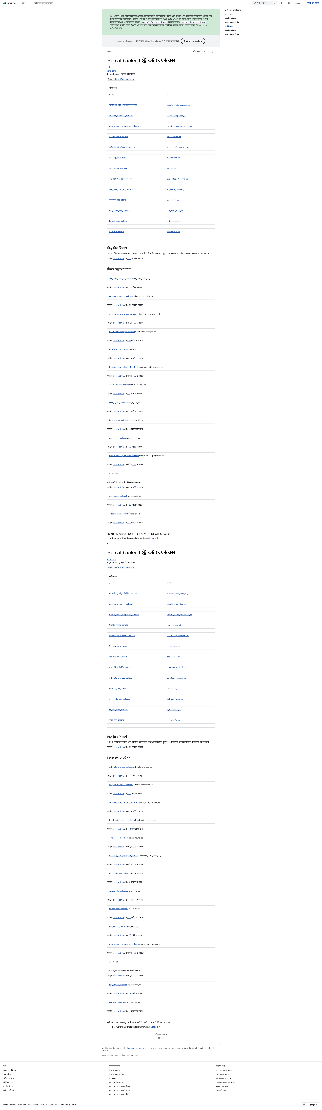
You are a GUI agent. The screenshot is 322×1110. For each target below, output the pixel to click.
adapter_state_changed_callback (123, 314)
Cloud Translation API (155, 41)
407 (134, 376)
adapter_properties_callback (121, 115)
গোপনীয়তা (54, 1105)
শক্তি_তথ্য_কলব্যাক (116, 232)
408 (129, 447)
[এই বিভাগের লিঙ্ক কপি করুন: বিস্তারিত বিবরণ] (129, 248)
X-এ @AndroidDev (116, 1074)
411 (128, 287)
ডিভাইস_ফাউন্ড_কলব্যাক (118, 137)
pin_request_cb (173, 158)
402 (134, 487)
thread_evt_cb (173, 200)
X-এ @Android (115, 1070)
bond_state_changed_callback (122, 332)
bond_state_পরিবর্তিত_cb (177, 179)
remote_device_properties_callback (124, 126)
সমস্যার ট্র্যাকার (221, 1090)
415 (129, 411)
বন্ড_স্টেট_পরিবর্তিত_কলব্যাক (120, 179)
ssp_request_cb (173, 168)
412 (129, 523)
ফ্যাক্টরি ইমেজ (8, 1086)
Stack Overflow (222, 1086)
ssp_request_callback (118, 168)
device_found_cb (174, 137)
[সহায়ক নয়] (213, 51)
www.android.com (223, 1078)
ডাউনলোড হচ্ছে (8, 1078)
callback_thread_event (118, 514)
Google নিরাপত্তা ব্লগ (116, 1082)
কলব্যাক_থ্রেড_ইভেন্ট (117, 200)
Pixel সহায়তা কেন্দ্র (222, 1074)
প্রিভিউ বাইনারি (8, 1082)
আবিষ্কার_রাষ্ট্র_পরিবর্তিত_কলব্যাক (122, 147)
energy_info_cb (173, 232)
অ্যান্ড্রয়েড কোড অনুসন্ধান (43, 3)
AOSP (109, 51)
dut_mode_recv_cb (175, 210)
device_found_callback (118, 349)
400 (129, 258)
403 (134, 323)
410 (129, 340)
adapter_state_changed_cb (178, 105)
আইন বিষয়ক (33, 1105)
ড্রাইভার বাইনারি (8, 1090)
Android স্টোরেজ (9, 1070)
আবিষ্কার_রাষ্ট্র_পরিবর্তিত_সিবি (178, 147)
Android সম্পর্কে (9, 1105)
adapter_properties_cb (176, 115)
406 (134, 358)
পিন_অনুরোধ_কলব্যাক (118, 158)
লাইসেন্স (44, 1105)
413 (128, 393)
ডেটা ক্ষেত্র (111, 71)
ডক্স (23, 3)
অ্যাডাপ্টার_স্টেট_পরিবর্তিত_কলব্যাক (123, 105)
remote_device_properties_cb (179, 126)
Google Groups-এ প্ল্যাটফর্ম (119, 1086)
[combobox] (264, 3)
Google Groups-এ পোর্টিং (119, 1094)
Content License (134, 1048)
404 (129, 305)
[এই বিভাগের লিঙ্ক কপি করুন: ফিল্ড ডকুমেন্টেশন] (133, 269)
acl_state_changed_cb (176, 189)
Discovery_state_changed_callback (123, 367)
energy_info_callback (118, 402)
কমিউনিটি (22, 1105)
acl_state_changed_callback (121, 189)
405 (134, 464)
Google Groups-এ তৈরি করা (119, 1090)
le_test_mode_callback (118, 221)
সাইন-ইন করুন (313, 3)
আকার (169, 94)
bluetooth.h (126, 79)
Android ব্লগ (113, 1078)
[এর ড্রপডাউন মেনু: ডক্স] (27, 3)
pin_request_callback (118, 438)
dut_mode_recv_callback (119, 210)
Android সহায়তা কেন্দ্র (224, 1070)
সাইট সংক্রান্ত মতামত (68, 1105)
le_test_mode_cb (174, 221)
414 (129, 429)
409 (129, 505)
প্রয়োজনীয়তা (7, 1074)
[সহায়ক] (209, 51)
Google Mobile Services (225, 1082)
